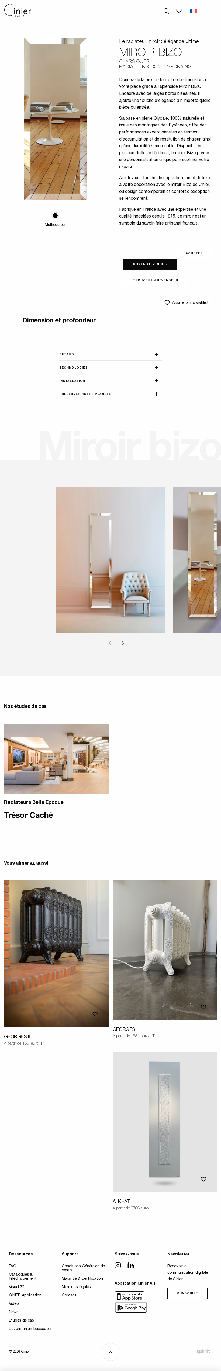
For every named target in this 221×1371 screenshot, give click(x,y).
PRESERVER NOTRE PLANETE (85, 394)
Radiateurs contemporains (155, 67)
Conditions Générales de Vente (83, 1268)
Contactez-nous (150, 264)
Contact (69, 1295)
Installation (72, 381)
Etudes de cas (21, 1321)
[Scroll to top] (110, 1352)
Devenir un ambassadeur (30, 1329)
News (14, 1312)
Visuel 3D (17, 1287)
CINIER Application (25, 1295)
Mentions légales (76, 1287)
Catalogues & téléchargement (22, 1277)
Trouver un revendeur (155, 280)
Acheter (194, 253)
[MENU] (211, 10)
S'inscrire (187, 1293)
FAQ (12, 1266)
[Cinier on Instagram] (118, 1266)
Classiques (134, 62)
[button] (55, 215)
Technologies (73, 367)
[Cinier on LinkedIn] (130, 1266)
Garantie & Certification (82, 1279)
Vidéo (14, 1304)
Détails (67, 354)
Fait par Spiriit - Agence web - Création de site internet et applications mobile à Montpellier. (203, 1351)
